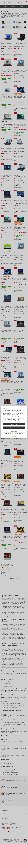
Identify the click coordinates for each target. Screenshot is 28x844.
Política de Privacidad (18, 433)
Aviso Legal (14, 436)
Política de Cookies (9, 433)
